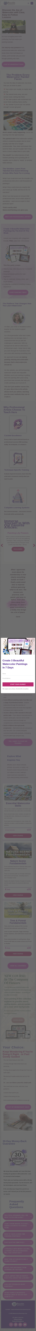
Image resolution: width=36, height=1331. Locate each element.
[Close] (32, 640)
